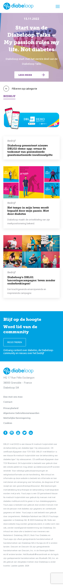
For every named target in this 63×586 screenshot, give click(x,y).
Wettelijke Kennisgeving (16, 418)
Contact (7, 402)
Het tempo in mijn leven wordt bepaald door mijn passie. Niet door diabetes (28, 211)
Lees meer (25, 75)
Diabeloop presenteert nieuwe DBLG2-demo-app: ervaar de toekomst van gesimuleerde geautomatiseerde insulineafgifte (29, 150)
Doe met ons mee (13, 397)
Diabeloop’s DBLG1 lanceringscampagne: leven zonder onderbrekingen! (31, 280)
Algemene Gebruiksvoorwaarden (21, 413)
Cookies (7, 423)
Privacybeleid (10, 408)
